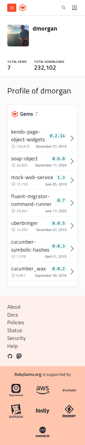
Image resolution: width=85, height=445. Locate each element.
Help (12, 346)
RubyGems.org (28, 374)
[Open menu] (11, 8)
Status (14, 330)
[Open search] (64, 8)
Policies (15, 322)
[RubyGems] (22, 7)
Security (16, 338)
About (14, 307)
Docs (12, 315)
